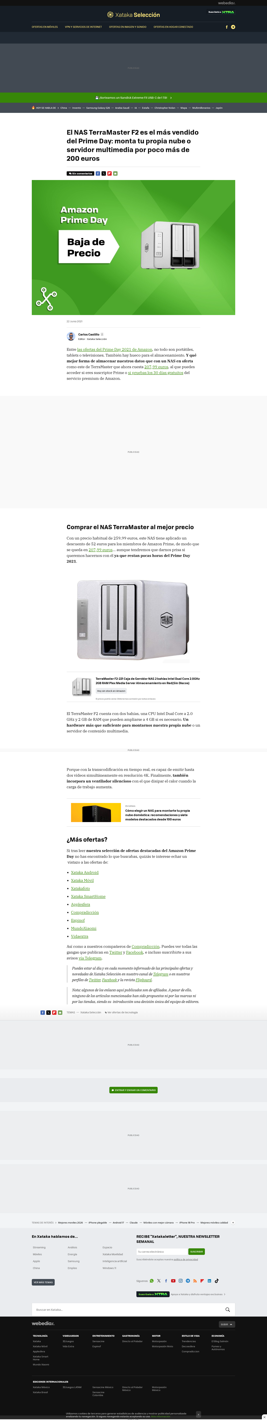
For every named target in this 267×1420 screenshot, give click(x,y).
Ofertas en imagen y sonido (127, 26)
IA (136, 107)
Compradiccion (190, 1351)
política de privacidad (186, 1259)
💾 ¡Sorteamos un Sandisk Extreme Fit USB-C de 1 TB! (131, 97)
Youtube (173, 1280)
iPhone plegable (98, 1222)
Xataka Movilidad (113, 1254)
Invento (76, 107)
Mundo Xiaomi (41, 1364)
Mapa (184, 107)
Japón (219, 107)
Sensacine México (102, 1387)
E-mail (115, 173)
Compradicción (85, 912)
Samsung (74, 1261)
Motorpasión (159, 1341)
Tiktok (217, 1280)
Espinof (78, 920)
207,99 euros (156, 366)
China (63, 107)
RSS (195, 1280)
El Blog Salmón (220, 1341)
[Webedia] (226, 3)
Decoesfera (188, 1346)
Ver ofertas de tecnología (123, 1012)
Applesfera (80, 904)
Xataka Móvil (82, 880)
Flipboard (109, 173)
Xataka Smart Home (40, 1358)
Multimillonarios (201, 107)
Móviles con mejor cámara (158, 1222)
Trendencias (189, 1341)
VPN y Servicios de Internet (83, 26)
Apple (36, 1261)
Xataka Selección (133, 14)
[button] (90, 334)
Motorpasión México (159, 1388)
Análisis (72, 1247)
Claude (134, 1222)
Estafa (145, 107)
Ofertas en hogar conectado (173, 26)
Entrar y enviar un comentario (135, 1090)
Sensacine (98, 1341)
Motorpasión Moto (162, 1346)
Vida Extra (68, 1346)
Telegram (233, 27)
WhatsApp (152, 1280)
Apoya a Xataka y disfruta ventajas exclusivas (197, 1294)
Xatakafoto (80, 888)
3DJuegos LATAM (72, 1387)
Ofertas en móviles (45, 26)
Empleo (72, 1268)
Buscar (227, 1309)
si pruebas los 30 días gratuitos (155, 372)
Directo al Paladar (132, 1341)
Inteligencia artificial (115, 1261)
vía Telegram (90, 958)
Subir (224, 1324)
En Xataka (130, 806)
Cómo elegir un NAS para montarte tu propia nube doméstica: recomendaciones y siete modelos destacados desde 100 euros (157, 814)
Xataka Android (85, 872)
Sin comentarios (82, 173)
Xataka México (41, 1387)
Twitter (104, 173)
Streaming (39, 1247)
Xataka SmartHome (88, 896)
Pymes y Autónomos (218, 1348)
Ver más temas (43, 1282)
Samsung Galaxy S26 (98, 107)
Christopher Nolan (165, 107)
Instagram (180, 1280)
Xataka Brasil (40, 1392)
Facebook (226, 27)
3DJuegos (68, 1341)
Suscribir (196, 1251)
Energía (72, 1254)
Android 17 (118, 1222)
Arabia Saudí (122, 107)
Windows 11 (109, 1268)
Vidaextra (79, 936)
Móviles (37, 1254)
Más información (160, 1416)
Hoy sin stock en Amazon (111, 690)
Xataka (37, 1341)
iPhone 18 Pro (187, 1222)
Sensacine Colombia (98, 1393)
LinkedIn (209, 1280)
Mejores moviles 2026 (70, 1222)
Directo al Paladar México (132, 1388)
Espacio (107, 1247)
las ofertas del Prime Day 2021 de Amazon (114, 349)
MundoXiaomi (83, 928)
